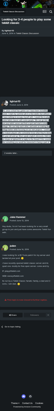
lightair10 (9, 30)
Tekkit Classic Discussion (27, 33)
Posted (19, 105)
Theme (14, 403)
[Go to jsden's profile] (5, 248)
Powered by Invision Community (27, 407)
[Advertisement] (27, 67)
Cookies (39, 403)
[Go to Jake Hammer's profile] (5, 219)
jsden (13, 245)
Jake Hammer (18, 217)
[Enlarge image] (22, 258)
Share (14, 315)
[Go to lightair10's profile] (5, 103)
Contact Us (27, 403)
